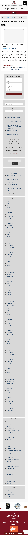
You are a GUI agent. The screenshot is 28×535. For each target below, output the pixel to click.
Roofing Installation (11, 448)
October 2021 (10, 330)
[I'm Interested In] (14, 86)
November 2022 (10, 301)
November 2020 (10, 354)
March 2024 (9, 265)
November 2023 (10, 274)
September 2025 (10, 225)
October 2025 (10, 223)
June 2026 (9, 205)
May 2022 (9, 314)
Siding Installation (11, 457)
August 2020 (10, 361)
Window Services (11, 481)
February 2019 (10, 399)
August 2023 (10, 281)
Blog (10, 17)
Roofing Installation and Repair (14, 450)
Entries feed (9, 492)
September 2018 (10, 408)
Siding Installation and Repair (13, 459)
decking (9, 424)
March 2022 (9, 319)
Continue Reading (8, 65)
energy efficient (21, 67)
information (9, 439)
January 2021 (10, 350)
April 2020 (9, 370)
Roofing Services (11, 453)
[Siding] (14, 87)
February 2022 (10, 321)
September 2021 (10, 332)
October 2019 (10, 383)
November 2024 (10, 247)
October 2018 (10, 406)
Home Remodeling (11, 437)
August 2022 (10, 308)
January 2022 (10, 323)
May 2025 (9, 234)
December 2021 (10, 326)
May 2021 (9, 341)
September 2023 (10, 279)
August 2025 (10, 227)
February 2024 (10, 268)
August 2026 (10, 201)
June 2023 (9, 285)
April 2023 (9, 290)
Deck (8, 421)
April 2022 (9, 317)
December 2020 (10, 352)
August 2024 (10, 254)
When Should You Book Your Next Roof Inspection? (14, 142)
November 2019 (10, 381)
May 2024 (9, 261)
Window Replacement (12, 479)
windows (9, 483)
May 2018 (9, 415)
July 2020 (9, 363)
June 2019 (9, 392)
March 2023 (9, 292)
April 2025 (9, 236)
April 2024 (9, 263)
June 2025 (9, 232)
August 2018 (10, 410)
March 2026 (9, 212)
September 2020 (10, 359)
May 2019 (9, 395)
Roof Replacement (11, 444)
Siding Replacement (11, 461)
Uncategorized (10, 468)
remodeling (9, 441)
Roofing (10, 67)
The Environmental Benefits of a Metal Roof (13, 45)
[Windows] (14, 90)
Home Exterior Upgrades (12, 432)
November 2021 (10, 328)
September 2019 (10, 386)
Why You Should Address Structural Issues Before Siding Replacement (14, 126)
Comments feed (10, 494)
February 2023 (10, 294)
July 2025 (9, 230)
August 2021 (10, 334)
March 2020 (9, 372)
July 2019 (9, 390)
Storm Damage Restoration (13, 466)
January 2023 (10, 297)
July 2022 (9, 310)
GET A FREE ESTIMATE (14, 533)
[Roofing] (14, 89)
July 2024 (9, 256)
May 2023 (9, 288)
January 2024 (10, 270)
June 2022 (9, 312)
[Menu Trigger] (25, 3)
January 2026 (10, 216)
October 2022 (10, 303)
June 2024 (9, 259)
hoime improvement (11, 428)
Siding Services (10, 464)
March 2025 (9, 239)
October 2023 (10, 276)
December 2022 (10, 299)
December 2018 (10, 404)
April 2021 (9, 343)
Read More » (15, 153)
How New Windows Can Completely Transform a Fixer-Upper (14, 134)
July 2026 (9, 203)
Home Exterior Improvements (13, 430)
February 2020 (10, 375)
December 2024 (10, 245)
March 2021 (9, 346)
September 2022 (10, 305)
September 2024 (10, 252)
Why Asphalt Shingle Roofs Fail (14, 130)
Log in (8, 490)
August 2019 (10, 388)
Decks (8, 426)
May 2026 (9, 207)
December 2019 (10, 379)
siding (8, 455)
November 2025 (10, 221)
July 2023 (9, 283)
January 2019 (10, 401)
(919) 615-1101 (15, 8)
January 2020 (10, 377)
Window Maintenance (12, 476)
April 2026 (9, 210)
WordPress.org (10, 496)
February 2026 (10, 214)
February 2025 (10, 241)
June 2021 (9, 339)
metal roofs (16, 69)
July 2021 (9, 337)
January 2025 (10, 243)
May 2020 (9, 368)
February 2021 (10, 348)
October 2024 (10, 250)
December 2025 (10, 219)
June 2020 (9, 366)
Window (9, 470)
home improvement (11, 435)
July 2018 (9, 412)
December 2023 (10, 272)
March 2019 (9, 397)
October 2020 (10, 357)
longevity (11, 69)
